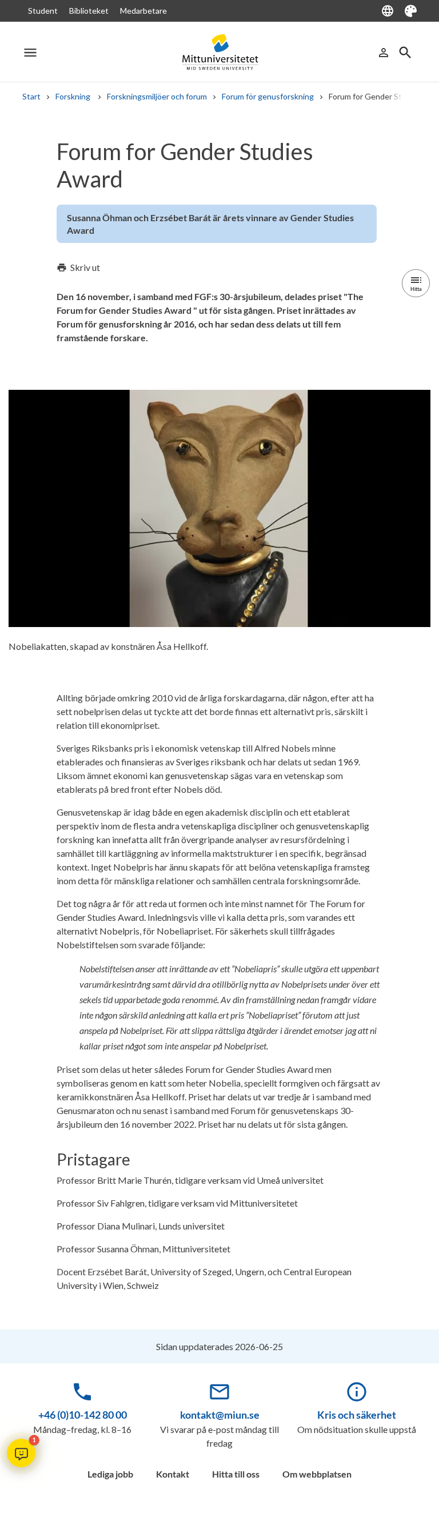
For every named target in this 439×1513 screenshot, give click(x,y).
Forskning (73, 96)
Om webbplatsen (317, 1473)
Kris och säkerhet (356, 1414)
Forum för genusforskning (268, 96)
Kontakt (172, 1473)
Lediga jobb (110, 1473)
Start (31, 96)
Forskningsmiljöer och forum (157, 96)
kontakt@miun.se (220, 1414)
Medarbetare (143, 10)
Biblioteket (89, 10)
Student (43, 10)
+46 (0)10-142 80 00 (82, 1414)
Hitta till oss (236, 1473)
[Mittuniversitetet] (219, 52)
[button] (21, 1453)
